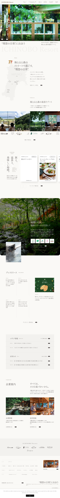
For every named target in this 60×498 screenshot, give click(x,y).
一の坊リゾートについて (11, 470)
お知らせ (36, 470)
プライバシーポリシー (35, 474)
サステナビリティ (19, 470)
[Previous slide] (2, 39)
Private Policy (35, 492)
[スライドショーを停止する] (5, 39)
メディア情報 (31, 470)
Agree (30, 495)
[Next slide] (7, 39)
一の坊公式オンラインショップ (12, 474)
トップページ (10, 461)
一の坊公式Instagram (24, 474)
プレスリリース (25, 470)
